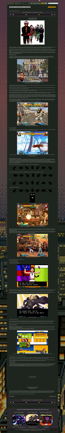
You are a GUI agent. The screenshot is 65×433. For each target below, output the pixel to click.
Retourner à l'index (11, 396)
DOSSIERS (43, 3)
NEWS (31, 3)
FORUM (34, 3)
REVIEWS (39, 3)
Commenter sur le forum (52, 396)
